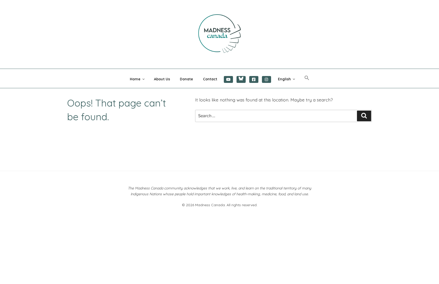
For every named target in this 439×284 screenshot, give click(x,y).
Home (135, 79)
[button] (307, 78)
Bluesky (241, 79)
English (284, 79)
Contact (210, 79)
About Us (162, 79)
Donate (186, 79)
